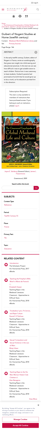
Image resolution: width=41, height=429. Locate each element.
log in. (17, 106)
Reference (7, 205)
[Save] (13, 16)
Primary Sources (15, 44)
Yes (5, 238)
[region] (20, 415)
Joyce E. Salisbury (11, 171)
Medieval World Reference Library (21, 41)
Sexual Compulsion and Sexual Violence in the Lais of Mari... (19, 342)
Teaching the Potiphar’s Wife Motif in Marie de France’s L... (20, 281)
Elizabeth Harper (15, 287)
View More (33, 399)
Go (36, 188)
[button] (20, 16)
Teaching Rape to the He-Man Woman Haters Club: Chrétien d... (19, 374)
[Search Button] (38, 9)
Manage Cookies (20, 419)
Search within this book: (20, 184)
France (6, 227)
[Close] (38, 405)
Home (3, 23)
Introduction (14, 263)
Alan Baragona (14, 380)
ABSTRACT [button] (8, 52)
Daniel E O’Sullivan (16, 316)
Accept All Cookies (20, 425)
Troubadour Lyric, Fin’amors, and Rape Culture (20, 312)
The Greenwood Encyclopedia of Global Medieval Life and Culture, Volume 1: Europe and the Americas (20, 26)
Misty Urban (13, 348)
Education (8, 249)
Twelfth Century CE (11, 216)
